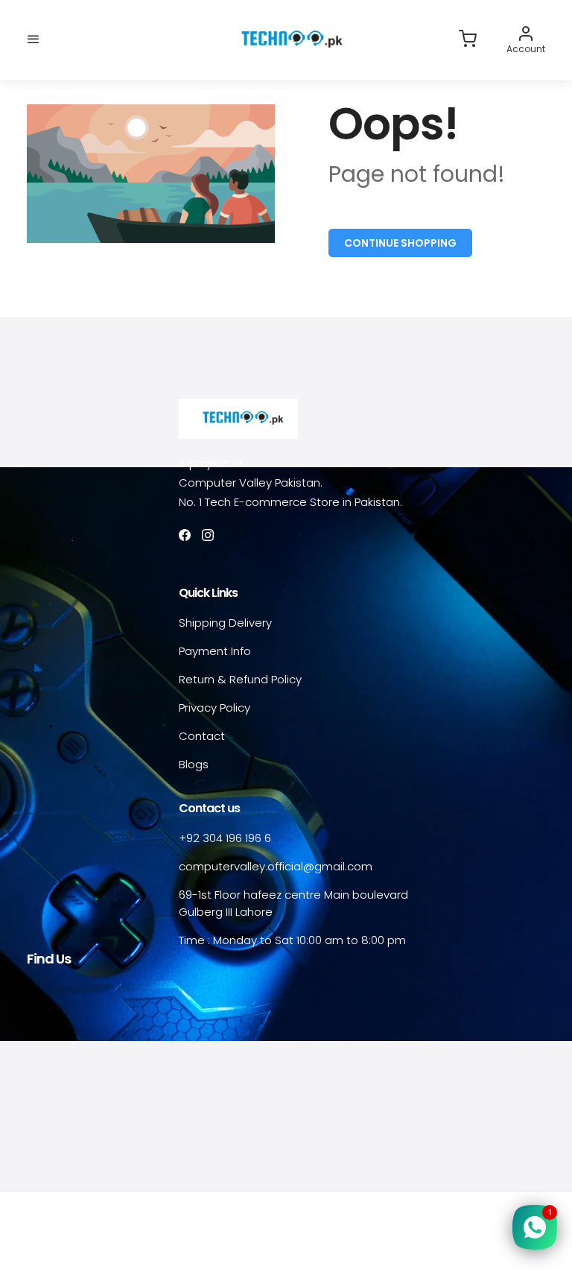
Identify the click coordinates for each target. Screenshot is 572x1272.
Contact (202, 736)
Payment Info (215, 651)
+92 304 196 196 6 (225, 838)
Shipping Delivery (225, 622)
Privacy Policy (214, 707)
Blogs (194, 764)
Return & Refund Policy (240, 679)
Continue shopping (400, 242)
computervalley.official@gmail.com (275, 866)
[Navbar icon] (33, 40)
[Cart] (468, 40)
